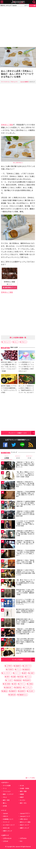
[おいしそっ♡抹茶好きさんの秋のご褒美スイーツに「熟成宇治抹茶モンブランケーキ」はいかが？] (26, 379)
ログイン (26, 5)
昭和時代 (22, 691)
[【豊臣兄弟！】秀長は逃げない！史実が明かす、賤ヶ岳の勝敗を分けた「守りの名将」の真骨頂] (8, 485)
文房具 (31, 684)
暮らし (5, 803)
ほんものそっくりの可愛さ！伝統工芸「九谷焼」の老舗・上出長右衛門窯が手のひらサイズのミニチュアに (25, 602)
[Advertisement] (18, 27)
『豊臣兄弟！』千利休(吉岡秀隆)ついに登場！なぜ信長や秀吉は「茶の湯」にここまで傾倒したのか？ (25, 552)
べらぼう (9, 680)
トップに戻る (31, 778)
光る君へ (31, 691)
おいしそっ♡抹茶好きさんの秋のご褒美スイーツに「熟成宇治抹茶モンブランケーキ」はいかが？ (26, 389)
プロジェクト (14, 81)
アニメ (19, 669)
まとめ (22, 785)
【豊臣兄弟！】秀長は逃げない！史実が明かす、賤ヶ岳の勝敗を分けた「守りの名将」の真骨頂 (25, 484)
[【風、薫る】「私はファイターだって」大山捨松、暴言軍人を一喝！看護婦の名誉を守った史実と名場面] (8, 583)
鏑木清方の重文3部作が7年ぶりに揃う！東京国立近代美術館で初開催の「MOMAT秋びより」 (25, 610)
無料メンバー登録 (25, 822)
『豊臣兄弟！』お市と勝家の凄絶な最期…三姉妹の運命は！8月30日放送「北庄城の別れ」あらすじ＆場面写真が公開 (25, 631)
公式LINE (22, 445)
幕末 (8, 677)
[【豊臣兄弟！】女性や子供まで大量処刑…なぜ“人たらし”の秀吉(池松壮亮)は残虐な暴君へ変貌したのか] (8, 573)
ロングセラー (7, 673)
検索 (34, 2)
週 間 (17, 457)
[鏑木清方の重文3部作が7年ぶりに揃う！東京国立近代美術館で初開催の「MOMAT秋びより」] (8, 613)
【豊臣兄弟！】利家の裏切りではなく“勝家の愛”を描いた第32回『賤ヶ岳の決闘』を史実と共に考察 (25, 533)
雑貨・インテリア (8, 794)
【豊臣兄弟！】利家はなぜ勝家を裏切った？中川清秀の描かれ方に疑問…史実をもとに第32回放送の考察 (25, 513)
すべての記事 (6, 785)
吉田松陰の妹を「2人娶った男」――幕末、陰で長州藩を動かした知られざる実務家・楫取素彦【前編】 (25, 592)
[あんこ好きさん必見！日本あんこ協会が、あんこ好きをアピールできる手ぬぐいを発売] (18, 57)
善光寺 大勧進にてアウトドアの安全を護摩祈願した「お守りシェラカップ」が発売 (9, 389)
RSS (30, 445)
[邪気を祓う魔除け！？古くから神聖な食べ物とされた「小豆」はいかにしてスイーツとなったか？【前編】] (9, 355)
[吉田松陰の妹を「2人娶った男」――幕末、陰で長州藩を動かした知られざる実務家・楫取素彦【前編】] (8, 593)
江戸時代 (9, 666)
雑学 (25, 673)
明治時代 (27, 680)
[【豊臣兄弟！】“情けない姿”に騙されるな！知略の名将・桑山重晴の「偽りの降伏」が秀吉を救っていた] (8, 465)
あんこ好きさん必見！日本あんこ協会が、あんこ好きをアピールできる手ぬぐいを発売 (17, 74)
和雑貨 (22, 794)
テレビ (29, 677)
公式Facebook (5, 445)
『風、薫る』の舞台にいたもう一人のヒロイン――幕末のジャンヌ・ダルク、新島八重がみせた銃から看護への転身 (25, 474)
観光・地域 (6, 800)
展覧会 (5, 691)
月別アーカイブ (24, 825)
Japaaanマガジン (25, 813)
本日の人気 (6, 828)
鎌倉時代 (13, 691)
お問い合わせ (24, 819)
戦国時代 (18, 666)
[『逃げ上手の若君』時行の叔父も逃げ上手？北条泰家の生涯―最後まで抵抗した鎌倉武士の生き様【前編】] (8, 642)
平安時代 (10, 669)
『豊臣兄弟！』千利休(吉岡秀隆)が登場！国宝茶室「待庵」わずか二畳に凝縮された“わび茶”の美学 (25, 494)
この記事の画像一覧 (18, 337)
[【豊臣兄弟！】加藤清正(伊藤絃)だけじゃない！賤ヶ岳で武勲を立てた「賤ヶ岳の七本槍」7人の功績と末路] (8, 505)
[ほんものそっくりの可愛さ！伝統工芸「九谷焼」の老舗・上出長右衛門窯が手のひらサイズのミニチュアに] (8, 603)
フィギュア (28, 687)
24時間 (6, 457)
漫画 (14, 677)
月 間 (29, 457)
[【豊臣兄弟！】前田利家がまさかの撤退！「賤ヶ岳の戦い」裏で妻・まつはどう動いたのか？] (8, 544)
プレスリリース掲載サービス (17, 433)
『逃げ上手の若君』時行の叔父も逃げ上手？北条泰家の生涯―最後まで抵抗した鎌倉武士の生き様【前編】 (25, 641)
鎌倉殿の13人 (23, 695)
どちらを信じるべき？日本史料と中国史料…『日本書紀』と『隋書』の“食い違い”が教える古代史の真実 (25, 523)
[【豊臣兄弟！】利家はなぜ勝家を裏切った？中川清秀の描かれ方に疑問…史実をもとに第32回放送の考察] (8, 515)
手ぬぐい (24, 342)
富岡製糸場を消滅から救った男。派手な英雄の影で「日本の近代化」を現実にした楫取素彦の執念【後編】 (25, 621)
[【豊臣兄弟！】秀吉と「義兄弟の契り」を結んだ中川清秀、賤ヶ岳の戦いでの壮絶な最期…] (8, 564)
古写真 (5, 806)
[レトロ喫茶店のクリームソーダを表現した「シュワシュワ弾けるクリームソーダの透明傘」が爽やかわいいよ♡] (26, 355)
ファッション (7, 791)
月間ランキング (7, 831)
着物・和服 (23, 791)
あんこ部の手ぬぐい (18, 162)
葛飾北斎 (13, 695)
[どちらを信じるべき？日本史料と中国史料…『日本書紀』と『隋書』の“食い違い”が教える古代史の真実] (8, 524)
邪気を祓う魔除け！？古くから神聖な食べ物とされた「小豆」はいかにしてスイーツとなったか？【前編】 (8, 366)
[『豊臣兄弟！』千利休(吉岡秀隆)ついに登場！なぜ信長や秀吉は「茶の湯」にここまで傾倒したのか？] (8, 554)
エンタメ (22, 800)
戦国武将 (27, 669)
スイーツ (17, 673)
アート (5, 788)
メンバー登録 (33, 5)
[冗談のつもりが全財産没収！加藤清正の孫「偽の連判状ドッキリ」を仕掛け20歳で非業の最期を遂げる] (8, 652)
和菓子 (22, 797)
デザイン (22, 684)
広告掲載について (8, 819)
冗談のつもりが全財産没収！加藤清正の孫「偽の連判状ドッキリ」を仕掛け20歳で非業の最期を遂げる (25, 651)
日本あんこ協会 (7, 124)
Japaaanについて (25, 816)
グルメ (5, 797)
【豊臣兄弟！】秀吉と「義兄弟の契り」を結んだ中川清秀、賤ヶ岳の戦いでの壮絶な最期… (25, 561)
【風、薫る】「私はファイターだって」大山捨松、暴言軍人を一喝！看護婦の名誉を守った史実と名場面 (25, 582)
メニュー (1, 2)
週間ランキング (24, 828)
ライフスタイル (5, 81)
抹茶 (15, 684)
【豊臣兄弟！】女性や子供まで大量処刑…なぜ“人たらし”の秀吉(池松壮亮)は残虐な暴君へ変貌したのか (25, 572)
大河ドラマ (27, 666)
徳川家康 (7, 684)
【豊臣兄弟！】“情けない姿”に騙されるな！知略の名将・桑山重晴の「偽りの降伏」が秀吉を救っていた (25, 464)
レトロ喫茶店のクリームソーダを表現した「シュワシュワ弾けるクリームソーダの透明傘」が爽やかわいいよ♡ (26, 366)
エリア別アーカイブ (8, 825)
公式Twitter (14, 445)
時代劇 (21, 677)
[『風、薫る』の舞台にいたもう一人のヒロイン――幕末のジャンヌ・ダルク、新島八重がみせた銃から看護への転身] (8, 475)
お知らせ (5, 816)
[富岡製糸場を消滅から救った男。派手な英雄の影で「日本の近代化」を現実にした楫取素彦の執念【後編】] (8, 622)
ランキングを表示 (17, 659)
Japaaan (18, 2)
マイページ (6, 822)
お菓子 (32, 673)
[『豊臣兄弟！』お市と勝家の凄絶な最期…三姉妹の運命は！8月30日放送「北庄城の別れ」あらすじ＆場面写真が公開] (8, 632)
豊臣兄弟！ (9, 687)
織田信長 (18, 680)
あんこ (16, 342)
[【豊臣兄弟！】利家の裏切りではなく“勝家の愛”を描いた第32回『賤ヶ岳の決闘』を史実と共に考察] (8, 534)
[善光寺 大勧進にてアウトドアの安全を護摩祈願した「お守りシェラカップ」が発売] (9, 379)
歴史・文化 (23, 803)
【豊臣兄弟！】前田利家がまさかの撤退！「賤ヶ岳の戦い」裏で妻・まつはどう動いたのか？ (25, 542)
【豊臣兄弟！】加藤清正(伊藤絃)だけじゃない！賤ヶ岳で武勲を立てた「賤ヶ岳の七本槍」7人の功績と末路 (25, 503)
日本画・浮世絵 (24, 788)
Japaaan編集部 (24, 81)
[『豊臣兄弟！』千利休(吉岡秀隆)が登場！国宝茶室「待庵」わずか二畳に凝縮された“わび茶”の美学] (8, 495)
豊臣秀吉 (18, 687)
